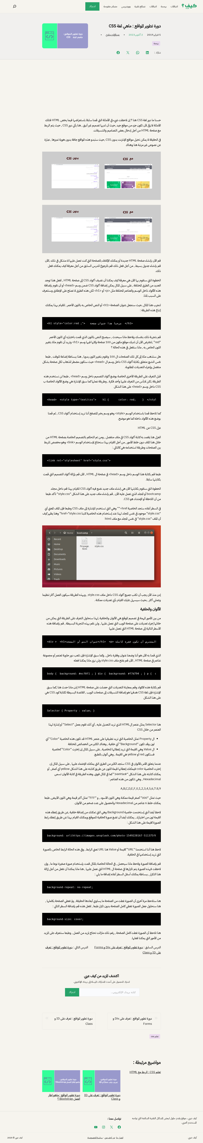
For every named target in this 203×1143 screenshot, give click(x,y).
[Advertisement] (101, 91)
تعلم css (155, 1036)
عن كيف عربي (109, 1137)
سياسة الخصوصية (95, 1137)
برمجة (156, 43)
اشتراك (92, 6)
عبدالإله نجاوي (113, 35)
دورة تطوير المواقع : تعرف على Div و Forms (118, 947)
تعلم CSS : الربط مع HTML (145, 1072)
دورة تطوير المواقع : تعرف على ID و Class (73, 1021)
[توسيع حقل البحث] (14, 6)
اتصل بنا (119, 1137)
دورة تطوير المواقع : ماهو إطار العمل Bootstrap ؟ (64, 1096)
